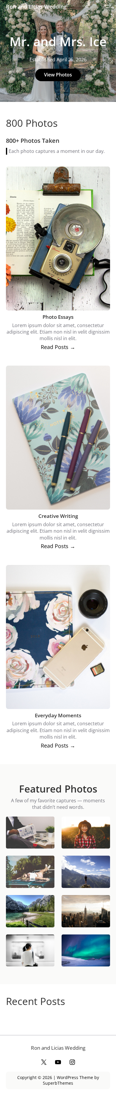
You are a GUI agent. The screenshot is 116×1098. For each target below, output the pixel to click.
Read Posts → (58, 346)
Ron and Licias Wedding (36, 6)
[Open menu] (106, 6)
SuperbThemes (58, 1083)
